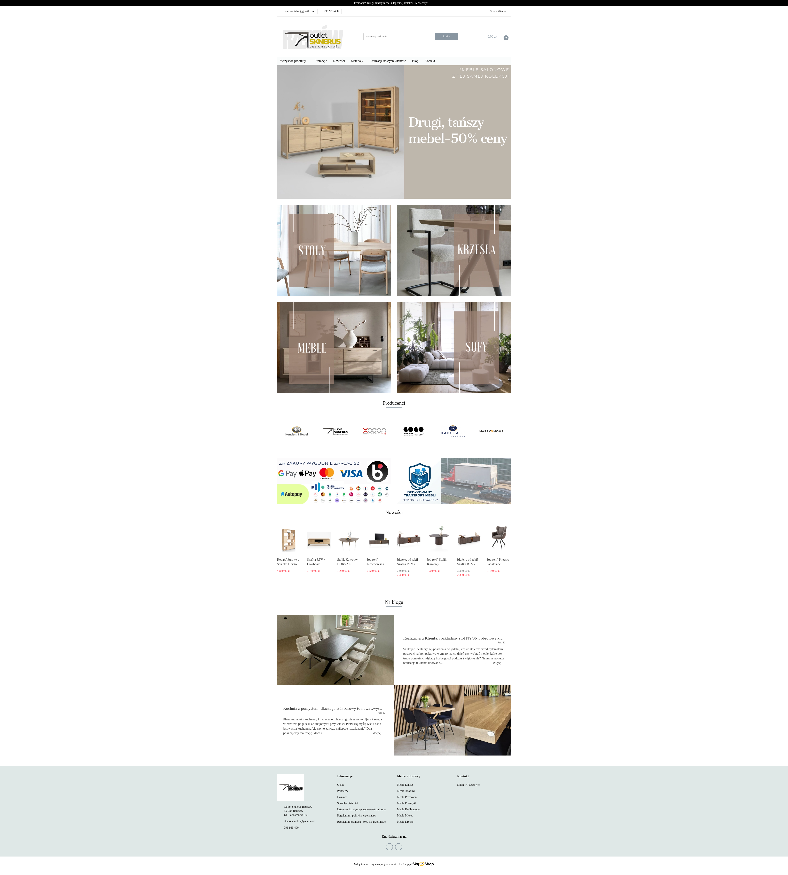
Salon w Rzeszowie (468, 784)
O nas (340, 784)
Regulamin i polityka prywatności (356, 815)
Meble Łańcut (405, 784)
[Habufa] (452, 431)
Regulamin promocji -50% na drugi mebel (361, 821)
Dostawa (342, 797)
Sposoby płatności (347, 803)
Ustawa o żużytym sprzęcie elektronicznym (362, 809)
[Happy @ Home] (491, 431)
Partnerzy (342, 790)
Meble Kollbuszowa (408, 809)
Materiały (357, 61)
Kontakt (430, 61)
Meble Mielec (405, 815)
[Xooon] (374, 431)
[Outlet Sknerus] (335, 431)
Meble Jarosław (406, 790)
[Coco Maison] (413, 431)
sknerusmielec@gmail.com (299, 821)
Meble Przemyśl (406, 803)
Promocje (321, 61)
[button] (345, 776)
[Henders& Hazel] (296, 431)
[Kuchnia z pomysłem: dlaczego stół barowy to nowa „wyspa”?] (452, 720)
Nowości (339, 61)
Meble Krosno (405, 821)
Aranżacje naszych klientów (387, 61)
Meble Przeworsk (407, 797)
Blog (415, 61)
